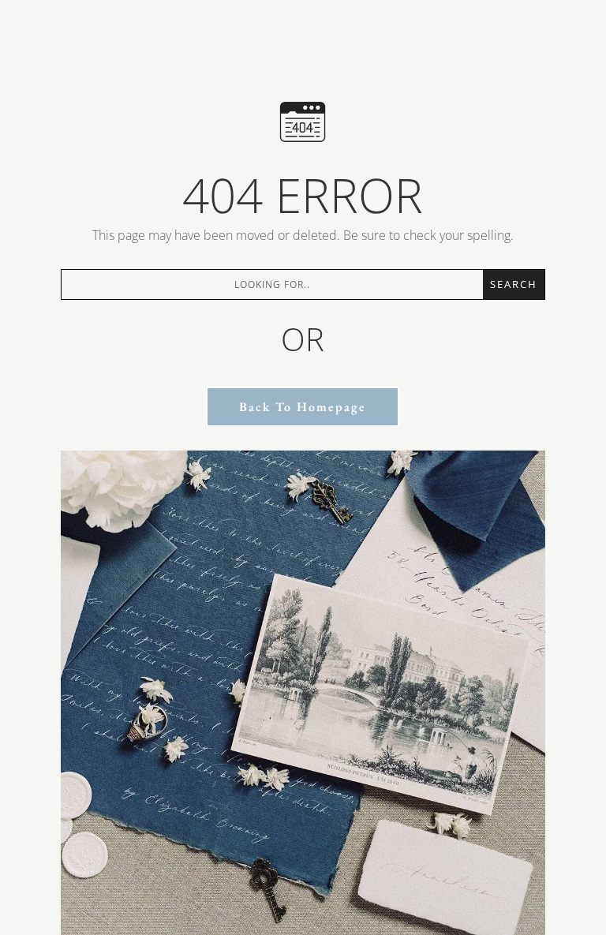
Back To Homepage (302, 406)
